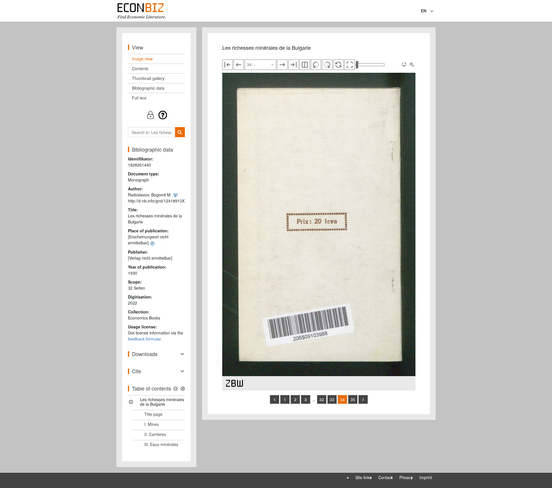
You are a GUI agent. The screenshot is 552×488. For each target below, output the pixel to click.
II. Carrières (155, 434)
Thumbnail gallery (148, 78)
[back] (274, 399)
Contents (140, 68)
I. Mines (151, 424)
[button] (156, 115)
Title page (153, 414)
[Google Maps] (152, 243)
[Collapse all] (175, 388)
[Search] (180, 132)
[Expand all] (183, 388)
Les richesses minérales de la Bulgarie (162, 402)
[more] (363, 399)
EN (423, 11)
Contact (385, 477)
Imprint (425, 477)
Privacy (406, 477)
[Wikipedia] (175, 195)
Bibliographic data (148, 88)
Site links (363, 477)
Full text (139, 98)
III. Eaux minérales (161, 444)
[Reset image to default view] (338, 65)
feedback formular (144, 339)
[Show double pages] (305, 65)
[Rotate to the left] (316, 65)
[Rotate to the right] (327, 65)
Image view (142, 59)
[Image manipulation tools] (411, 64)
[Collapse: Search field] (435, 11)
